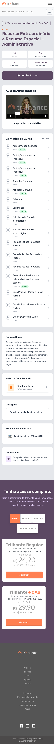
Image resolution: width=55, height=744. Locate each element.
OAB (27, 676)
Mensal (26, 518)
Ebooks (27, 672)
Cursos (27, 668)
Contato (27, 683)
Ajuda (27, 709)
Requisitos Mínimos (27, 705)
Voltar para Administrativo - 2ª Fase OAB (27, 23)
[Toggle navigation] (50, 4)
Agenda (27, 680)
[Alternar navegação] (49, 11)
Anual (15, 518)
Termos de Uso (27, 701)
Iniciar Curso (30, 75)
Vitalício (38, 518)
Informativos (27, 528)
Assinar (24, 574)
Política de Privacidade (27, 697)
